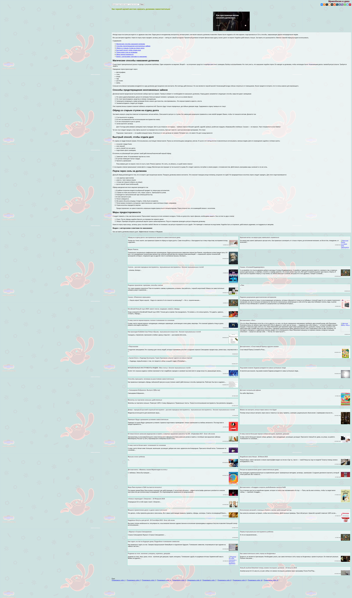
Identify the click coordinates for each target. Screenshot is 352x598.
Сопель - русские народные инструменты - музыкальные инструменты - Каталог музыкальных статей (166, 267)
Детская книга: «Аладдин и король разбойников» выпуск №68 (263, 487)
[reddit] (334, 4)
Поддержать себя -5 (179, 580)
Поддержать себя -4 (164, 580)
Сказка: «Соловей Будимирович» (252, 267)
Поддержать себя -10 (255, 580)
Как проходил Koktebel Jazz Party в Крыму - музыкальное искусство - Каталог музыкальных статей (164, 332)
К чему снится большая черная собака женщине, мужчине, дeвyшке (264, 434)
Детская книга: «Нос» (247, 320)
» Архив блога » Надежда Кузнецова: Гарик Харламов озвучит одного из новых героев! (160, 358)
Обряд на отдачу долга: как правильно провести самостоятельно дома (154, 237)
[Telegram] (347, 4)
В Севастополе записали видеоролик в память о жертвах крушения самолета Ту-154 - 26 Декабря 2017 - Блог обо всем (171, 434)
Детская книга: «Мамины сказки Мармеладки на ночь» (147, 469)
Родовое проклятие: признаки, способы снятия (145, 285)
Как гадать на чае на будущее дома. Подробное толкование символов (153, 541)
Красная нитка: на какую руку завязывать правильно (259, 237)
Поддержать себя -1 (118, 580)
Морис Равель (133, 249)
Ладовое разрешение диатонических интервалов (258, 297)
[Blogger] (329, 4)
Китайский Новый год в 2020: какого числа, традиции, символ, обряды (154, 309)
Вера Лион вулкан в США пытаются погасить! (145, 487)
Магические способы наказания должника (130, 44)
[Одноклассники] (324, 4)
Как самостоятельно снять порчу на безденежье (258, 553)
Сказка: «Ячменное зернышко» (139, 297)
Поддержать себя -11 (271, 580)
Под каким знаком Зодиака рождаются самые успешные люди (263, 368)
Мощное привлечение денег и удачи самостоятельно (147, 510)
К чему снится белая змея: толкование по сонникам (147, 445)
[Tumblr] (340, 4)
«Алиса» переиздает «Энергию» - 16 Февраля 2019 (146, 499)
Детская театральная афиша (250, 390)
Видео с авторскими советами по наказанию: (131, 56)
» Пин (242, 285)
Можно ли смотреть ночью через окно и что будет (258, 410)
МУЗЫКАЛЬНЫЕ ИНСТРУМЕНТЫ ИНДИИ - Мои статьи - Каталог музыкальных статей (159, 368)
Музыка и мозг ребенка (136, 456)
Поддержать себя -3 (149, 580)
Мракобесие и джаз (340, 1)
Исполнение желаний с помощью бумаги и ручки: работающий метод (265, 510)
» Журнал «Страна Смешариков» (140, 532)
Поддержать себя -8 (224, 580)
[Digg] (332, 4)
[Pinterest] (350, 4)
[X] (327, 4)
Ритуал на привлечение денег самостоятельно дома (259, 469)
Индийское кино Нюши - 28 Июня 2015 (254, 456)
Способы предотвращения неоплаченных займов (133, 46)
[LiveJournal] (337, 4)
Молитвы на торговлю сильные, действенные (145, 400)
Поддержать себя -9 (239, 580)
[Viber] (342, 4)
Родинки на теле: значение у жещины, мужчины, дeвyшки (149, 553)
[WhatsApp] (345, 4)
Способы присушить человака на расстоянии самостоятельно (151, 379)
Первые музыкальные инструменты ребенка (256, 532)
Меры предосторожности (124, 54)
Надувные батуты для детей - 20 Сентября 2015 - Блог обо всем (151, 520)
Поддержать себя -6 (194, 580)
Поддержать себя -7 (209, 580)
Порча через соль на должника (126, 52)
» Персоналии (133, 346)
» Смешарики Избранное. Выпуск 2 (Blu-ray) (144, 390)
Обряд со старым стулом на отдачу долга (130, 48)
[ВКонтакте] (322, 4)
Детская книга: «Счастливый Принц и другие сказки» (259, 346)
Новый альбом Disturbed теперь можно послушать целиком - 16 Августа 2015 (268, 568)
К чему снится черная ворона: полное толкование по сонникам (151, 320)
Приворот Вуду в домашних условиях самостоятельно (148, 419)
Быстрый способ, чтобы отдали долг (128, 50)
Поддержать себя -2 (134, 580)
